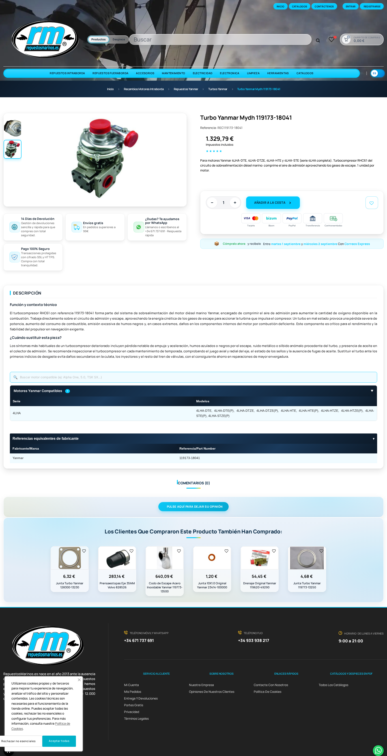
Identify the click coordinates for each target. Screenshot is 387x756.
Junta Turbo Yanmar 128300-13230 (69, 585)
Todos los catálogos (333, 685)
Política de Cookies (267, 691)
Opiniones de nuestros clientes (211, 691)
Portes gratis (133, 705)
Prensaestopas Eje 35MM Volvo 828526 (117, 585)
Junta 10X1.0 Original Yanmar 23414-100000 (212, 585)
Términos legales (136, 718)
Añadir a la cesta (269, 202)
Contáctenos (324, 6)
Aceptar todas (59, 741)
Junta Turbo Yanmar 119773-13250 (307, 585)
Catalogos (299, 6)
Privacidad (131, 712)
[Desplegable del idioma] (377, 73)
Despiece (119, 39)
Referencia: (208, 128)
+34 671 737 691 (139, 640)
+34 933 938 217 (253, 640)
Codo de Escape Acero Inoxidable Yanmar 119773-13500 (164, 587)
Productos (98, 39)
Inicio (280, 6)
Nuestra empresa (201, 685)
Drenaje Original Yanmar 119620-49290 (259, 585)
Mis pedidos (132, 691)
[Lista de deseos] (331, 39)
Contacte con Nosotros (271, 685)
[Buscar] (318, 40)
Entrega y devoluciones (141, 698)
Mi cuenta (131, 685)
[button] (79, 679)
